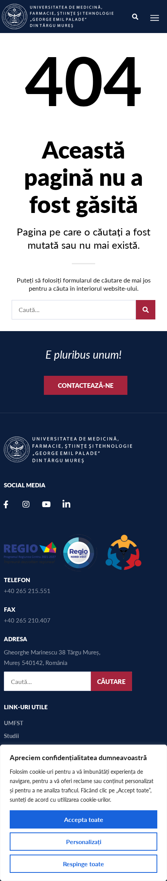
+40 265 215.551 (27, 590)
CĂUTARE (111, 681)
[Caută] (145, 309)
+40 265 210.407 (27, 620)
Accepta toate (83, 819)
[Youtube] (46, 504)
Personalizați (83, 841)
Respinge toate (83, 863)
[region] (83, 813)
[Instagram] (26, 504)
